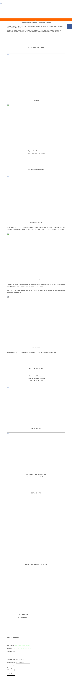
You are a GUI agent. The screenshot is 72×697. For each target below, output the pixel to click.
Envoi (11, 673)
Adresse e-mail (11, 662)
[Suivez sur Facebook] (69, 26)
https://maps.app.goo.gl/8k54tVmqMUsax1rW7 (41, 617)
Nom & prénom (11, 659)
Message (10, 668)
